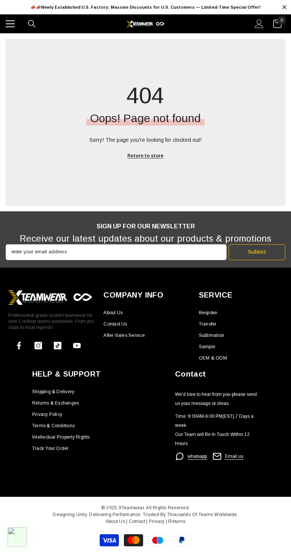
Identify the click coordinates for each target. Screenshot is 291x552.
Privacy (157, 521)
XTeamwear (131, 507)
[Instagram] (38, 345)
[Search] (31, 23)
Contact (136, 521)
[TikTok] (57, 345)
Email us (234, 456)
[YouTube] (76, 345)
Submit (257, 252)
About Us (116, 521)
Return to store (145, 155)
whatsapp (197, 456)
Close (284, 7)
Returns (176, 521)
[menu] (10, 23)
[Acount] (259, 24)
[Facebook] (19, 345)
